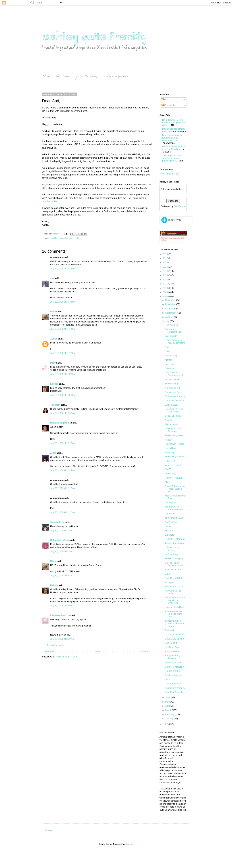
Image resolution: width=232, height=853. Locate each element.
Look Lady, (170, 473)
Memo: (168, 360)
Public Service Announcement (174, 373)
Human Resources (174, 478)
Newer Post (48, 651)
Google (49, 830)
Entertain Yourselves (175, 692)
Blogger (129, 844)
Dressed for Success (175, 392)
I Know (168, 440)
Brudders (169, 535)
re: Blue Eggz (171, 554)
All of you (169, 582)
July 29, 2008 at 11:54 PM (62, 395)
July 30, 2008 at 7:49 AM (62, 605)
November (170, 304)
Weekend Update (173, 465)
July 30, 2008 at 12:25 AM (63, 488)
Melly (53, 363)
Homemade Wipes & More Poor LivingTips (175, 600)
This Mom (55, 405)
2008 (165, 296)
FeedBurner (180, 206)
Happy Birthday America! (172, 656)
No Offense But (172, 388)
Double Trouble (172, 671)
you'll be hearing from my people (64, 238)
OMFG (168, 469)
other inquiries (117, 76)
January (169, 718)
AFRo (53, 453)
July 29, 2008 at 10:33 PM (63, 268)
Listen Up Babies (173, 662)
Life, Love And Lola (60, 615)
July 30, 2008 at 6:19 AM (62, 551)
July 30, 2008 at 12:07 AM (63, 413)
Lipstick (54, 384)
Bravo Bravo (171, 448)
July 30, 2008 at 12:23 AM (63, 443)
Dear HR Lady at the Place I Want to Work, (175, 489)
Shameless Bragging (175, 396)
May (167, 702)
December (170, 300)
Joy (52, 278)
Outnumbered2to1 (59, 540)
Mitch (53, 311)
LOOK (168, 679)
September (171, 313)
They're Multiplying (174, 558)
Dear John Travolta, (174, 400)
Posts (167, 99)
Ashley (53, 339)
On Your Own (171, 522)
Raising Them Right (175, 607)
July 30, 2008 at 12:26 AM (63, 512)
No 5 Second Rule (174, 578)
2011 (165, 283)
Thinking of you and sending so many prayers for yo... (172, 158)
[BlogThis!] (75, 234)
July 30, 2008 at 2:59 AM (62, 530)
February (170, 714)
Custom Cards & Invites (173, 548)
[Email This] (71, 234)
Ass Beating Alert (173, 675)
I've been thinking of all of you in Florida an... (173, 147)
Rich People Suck (174, 569)
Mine (167, 482)
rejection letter (49, 201)
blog (46, 76)
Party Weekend (172, 651)
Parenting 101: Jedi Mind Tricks (174, 410)
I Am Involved (171, 424)
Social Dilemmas (173, 416)
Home (98, 651)
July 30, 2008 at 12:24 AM (63, 470)
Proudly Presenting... (175, 543)
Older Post (146, 651)
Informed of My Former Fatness (174, 508)
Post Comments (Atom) (66, 656)
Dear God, (170, 368)
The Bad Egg (171, 383)
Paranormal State (173, 683)
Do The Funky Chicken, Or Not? (175, 564)
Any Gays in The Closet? (173, 592)
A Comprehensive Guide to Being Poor (174, 614)
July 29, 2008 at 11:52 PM (62, 374)
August (169, 317)
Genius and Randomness (173, 330)
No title (168, 347)
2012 (165, 279)
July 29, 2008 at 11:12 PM (62, 329)
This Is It (169, 530)
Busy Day (169, 452)
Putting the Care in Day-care (174, 429)
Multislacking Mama (60, 423)
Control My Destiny (174, 667)
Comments (169, 105)
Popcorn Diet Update (175, 539)
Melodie (54, 585)
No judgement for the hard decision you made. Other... (174, 123)
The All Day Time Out (175, 456)
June (168, 697)
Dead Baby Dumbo (174, 639)
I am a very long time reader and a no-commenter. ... (172, 138)
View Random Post (169, 174)
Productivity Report (174, 444)
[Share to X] (78, 234)
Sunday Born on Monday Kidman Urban (174, 623)
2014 (165, 271)
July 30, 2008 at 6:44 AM (62, 575)
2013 (165, 275)
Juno (167, 574)
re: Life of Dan (172, 647)
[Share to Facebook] (82, 234)
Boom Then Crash (174, 586)
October (169, 308)
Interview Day (171, 336)
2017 (165, 258)
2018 (165, 254)
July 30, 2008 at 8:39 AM (62, 639)
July (167, 321)
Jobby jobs (170, 513)
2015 (165, 267)
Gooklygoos (171, 502)
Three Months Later (174, 518)
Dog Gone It (171, 643)
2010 (165, 288)
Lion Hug (169, 364)
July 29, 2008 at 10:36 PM (63, 302)
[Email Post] (65, 234)
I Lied (167, 351)
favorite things (88, 76)
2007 (165, 724)
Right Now (170, 461)
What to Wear (171, 405)
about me (63, 76)
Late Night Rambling (175, 634)
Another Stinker (172, 379)
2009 (165, 292)
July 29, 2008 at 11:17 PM (62, 353)
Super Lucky (171, 355)
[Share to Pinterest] (85, 234)
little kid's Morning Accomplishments (175, 341)
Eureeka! (169, 630)
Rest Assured (171, 325)
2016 (165, 262)
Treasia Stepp (57, 522)
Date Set (169, 420)
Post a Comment (55, 645)
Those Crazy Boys (174, 435)
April (167, 706)
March (168, 710)
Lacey (168, 526)
